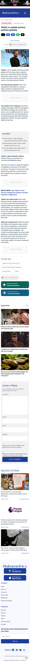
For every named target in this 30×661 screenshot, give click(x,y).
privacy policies (6, 271)
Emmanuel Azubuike (24, 499)
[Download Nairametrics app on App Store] (15, 578)
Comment (5, 394)
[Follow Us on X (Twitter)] (24, 650)
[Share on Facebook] (8, 34)
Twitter (16, 271)
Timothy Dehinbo (25, 527)
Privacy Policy (4, 595)
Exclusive (3, 610)
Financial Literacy (5, 621)
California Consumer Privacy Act (10, 263)
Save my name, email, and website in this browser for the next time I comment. (13, 446)
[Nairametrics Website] (10, 13)
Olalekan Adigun (25, 553)
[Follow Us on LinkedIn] (17, 650)
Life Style (3, 624)
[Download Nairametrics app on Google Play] (15, 571)
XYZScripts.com (23, 660)
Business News (8, 19)
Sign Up (15, 641)
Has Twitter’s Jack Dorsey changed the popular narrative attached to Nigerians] (14, 192)
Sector (2, 618)
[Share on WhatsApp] (18, 34)
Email (4, 426)
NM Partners (4, 598)
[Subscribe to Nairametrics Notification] (26, 657)
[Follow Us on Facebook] (13, 650)
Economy (3, 613)
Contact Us (4, 592)
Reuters (13, 160)
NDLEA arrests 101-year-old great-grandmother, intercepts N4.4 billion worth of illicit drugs (14, 494)
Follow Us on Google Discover (19, 44)
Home (2, 19)
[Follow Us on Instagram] (20, 650)
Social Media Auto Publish (9, 660)
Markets (3, 616)
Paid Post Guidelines (6, 601)
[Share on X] (3, 34)
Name (4, 417)
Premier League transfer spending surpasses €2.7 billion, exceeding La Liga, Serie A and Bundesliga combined (14, 522)
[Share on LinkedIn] (13, 34)
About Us (3, 589)
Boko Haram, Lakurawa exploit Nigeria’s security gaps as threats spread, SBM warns (14, 549)
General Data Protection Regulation (11, 267)
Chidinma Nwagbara (15, 40)
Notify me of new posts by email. (13, 456)
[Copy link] (23, 34)
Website (5, 434)
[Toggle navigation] (25, 13)
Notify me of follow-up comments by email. (14, 454)
